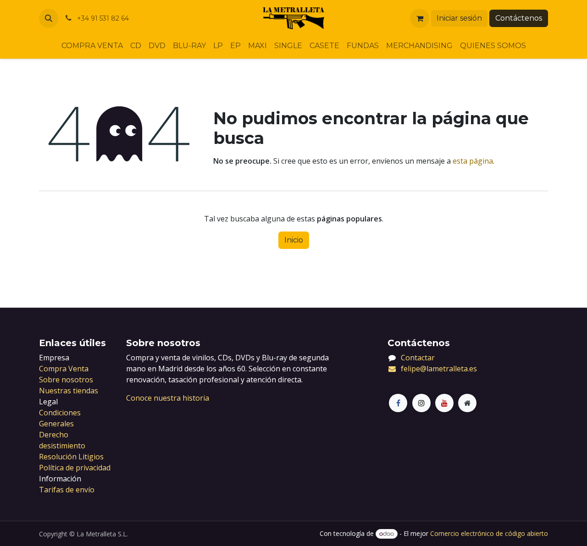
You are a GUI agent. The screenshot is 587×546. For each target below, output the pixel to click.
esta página (473, 161)
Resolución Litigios (71, 457)
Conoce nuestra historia (167, 398)
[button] (48, 18)
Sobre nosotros (66, 380)
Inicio (293, 240)
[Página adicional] (467, 403)
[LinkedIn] (444, 403)
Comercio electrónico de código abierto (489, 533)
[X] (421, 403)
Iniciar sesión (459, 18)
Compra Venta (64, 369)
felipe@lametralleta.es (439, 369)
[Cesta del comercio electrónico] (419, 18)
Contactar (418, 358)
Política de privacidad (75, 468)
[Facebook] (398, 403)
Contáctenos (518, 18)
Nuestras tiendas (68, 391)
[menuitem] (92, 46)
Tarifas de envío (66, 490)
